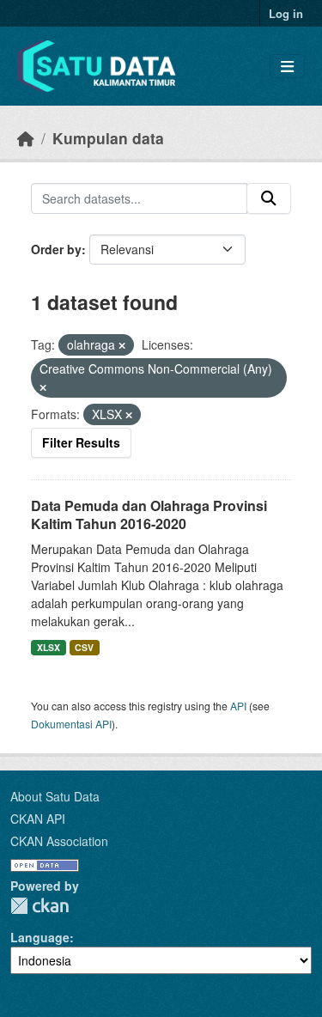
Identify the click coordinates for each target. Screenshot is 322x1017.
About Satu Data (55, 796)
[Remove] (121, 345)
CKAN (39, 906)
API (238, 705)
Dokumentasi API (71, 723)
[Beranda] (25, 138)
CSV (84, 647)
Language (40, 937)
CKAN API (37, 818)
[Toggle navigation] (287, 66)
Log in (286, 13)
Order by (56, 249)
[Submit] (268, 198)
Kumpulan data (108, 138)
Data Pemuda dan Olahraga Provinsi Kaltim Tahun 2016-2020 (149, 514)
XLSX (48, 647)
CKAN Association (59, 841)
